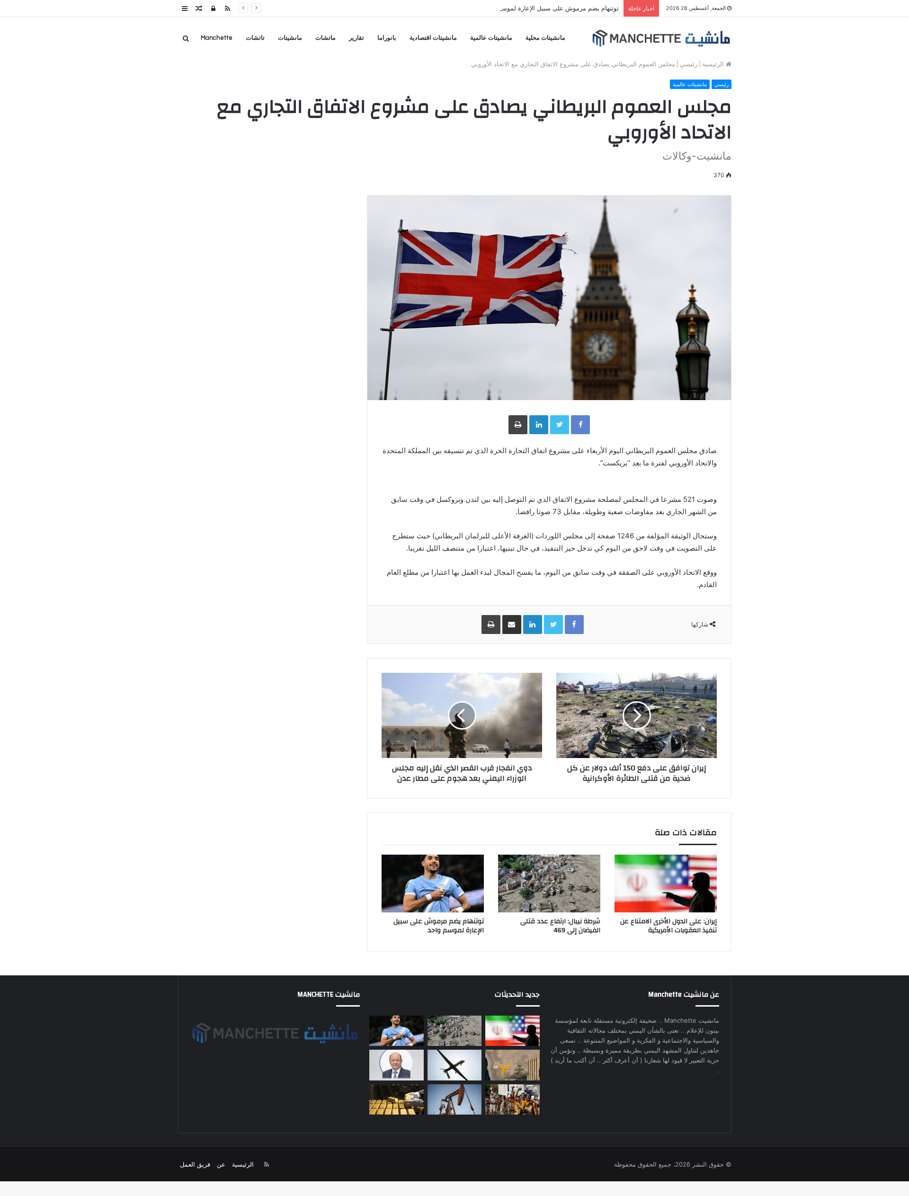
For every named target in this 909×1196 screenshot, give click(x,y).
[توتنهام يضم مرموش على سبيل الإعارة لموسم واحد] (433, 883)
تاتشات (255, 38)
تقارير (356, 38)
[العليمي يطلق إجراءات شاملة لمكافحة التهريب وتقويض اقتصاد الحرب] (396, 1065)
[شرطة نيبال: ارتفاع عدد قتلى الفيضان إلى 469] (549, 883)
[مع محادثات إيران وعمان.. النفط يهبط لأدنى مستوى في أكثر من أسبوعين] (454, 1099)
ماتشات (325, 38)
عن (221, 1164)
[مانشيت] (660, 38)
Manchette (216, 38)
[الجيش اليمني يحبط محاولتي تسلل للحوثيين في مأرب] (512, 1065)
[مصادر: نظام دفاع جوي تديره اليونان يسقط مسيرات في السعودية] (454, 1065)
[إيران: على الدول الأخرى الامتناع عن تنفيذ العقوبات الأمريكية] (666, 883)
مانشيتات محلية (545, 38)
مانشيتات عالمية (491, 38)
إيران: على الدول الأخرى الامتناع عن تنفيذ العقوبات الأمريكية (668, 926)
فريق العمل (195, 1164)
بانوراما (386, 38)
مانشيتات (290, 38)
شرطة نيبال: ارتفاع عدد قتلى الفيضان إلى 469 (560, 926)
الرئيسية (714, 64)
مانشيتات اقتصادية (433, 38)
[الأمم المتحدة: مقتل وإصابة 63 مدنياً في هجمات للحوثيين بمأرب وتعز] (512, 1099)
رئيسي (688, 64)
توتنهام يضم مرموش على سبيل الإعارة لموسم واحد (551, 8)
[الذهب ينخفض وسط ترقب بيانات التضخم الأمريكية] (396, 1099)
